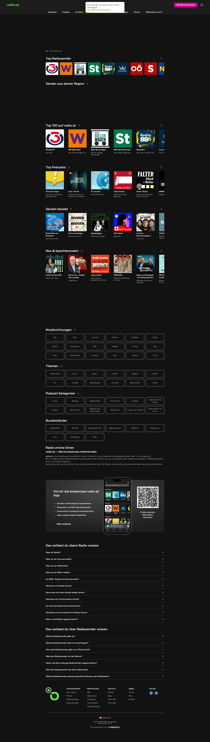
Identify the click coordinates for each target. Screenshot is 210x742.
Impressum (91, 699)
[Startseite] (47, 51)
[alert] (105, 7)
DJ (55, 383)
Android (132, 699)
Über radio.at (71, 692)
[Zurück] (154, 124)
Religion (135, 374)
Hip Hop (95, 337)
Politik (115, 374)
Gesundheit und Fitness (155, 401)
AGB (88, 692)
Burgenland (55, 428)
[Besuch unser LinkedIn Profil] (151, 693)
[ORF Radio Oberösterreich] (136, 68)
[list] (105, 68)
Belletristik (115, 410)
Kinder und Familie (134, 410)
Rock (75, 337)
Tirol (55, 437)
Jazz (155, 346)
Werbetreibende (72, 699)
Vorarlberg (75, 437)
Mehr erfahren (64, 524)
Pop (55, 337)
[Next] (161, 57)
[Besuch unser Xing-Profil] (156, 693)
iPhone (131, 692)
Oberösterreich (115, 428)
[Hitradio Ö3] (52, 68)
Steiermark (155, 428)
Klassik (115, 346)
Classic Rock (75, 355)
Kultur (75, 374)
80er (95, 346)
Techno (135, 355)
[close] (123, 4)
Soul (115, 355)
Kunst (55, 401)
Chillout (115, 337)
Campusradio (95, 383)
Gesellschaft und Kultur (155, 410)
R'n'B (155, 355)
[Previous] (154, 57)
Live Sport (79, 12)
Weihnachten (135, 383)
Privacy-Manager (93, 706)
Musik (155, 383)
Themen (137, 12)
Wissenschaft (95, 401)
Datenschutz (91, 696)
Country (95, 355)
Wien (95, 437)
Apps (110, 696)
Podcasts (66, 12)
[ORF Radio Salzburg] (150, 68)
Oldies (155, 337)
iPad (130, 696)
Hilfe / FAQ (112, 699)
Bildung (75, 401)
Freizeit (55, 410)
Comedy (75, 383)
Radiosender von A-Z (154, 12)
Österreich (106, 718)
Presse (69, 696)
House (135, 346)
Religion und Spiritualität (95, 410)
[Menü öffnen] (201, 4)
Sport (95, 374)
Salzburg (135, 428)
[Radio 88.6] (108, 68)
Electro (55, 346)
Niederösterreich (95, 428)
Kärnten (75, 428)
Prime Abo (112, 703)
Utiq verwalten (92, 703)
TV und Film (115, 401)
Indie (55, 355)
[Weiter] (161, 124)
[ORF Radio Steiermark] (94, 68)
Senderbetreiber (72, 703)
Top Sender (52, 12)
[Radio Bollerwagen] (80, 68)
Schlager (135, 337)
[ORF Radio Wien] (66, 68)
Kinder (155, 374)
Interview (115, 383)
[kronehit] (122, 68)
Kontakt (111, 692)
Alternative (75, 346)
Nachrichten (55, 374)
